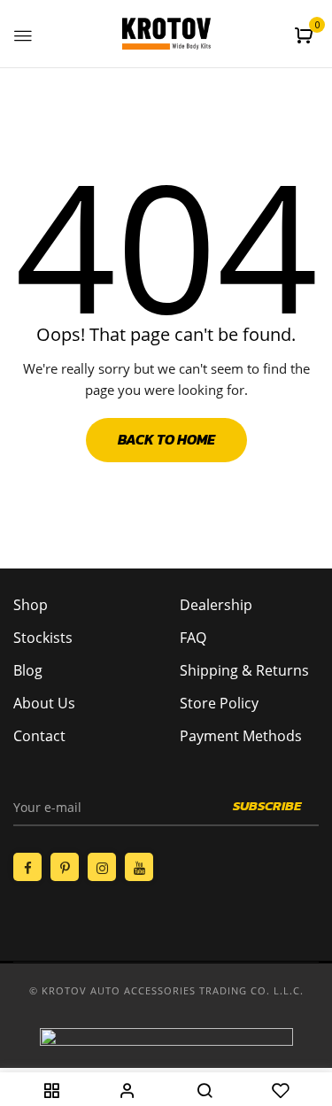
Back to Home (166, 439)
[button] (306, 35)
